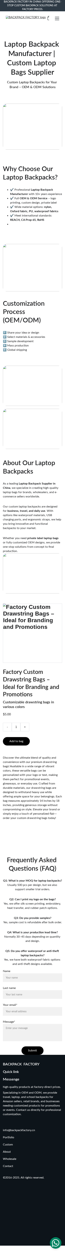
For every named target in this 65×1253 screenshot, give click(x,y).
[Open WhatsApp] (55, 1243)
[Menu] (57, 18)
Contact (8, 1166)
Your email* (10, 1004)
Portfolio (8, 1137)
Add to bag (16, 741)
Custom (8, 1144)
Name (6, 971)
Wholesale (9, 1158)
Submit (32, 1050)
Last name (9, 988)
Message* (9, 1021)
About (7, 1151)
